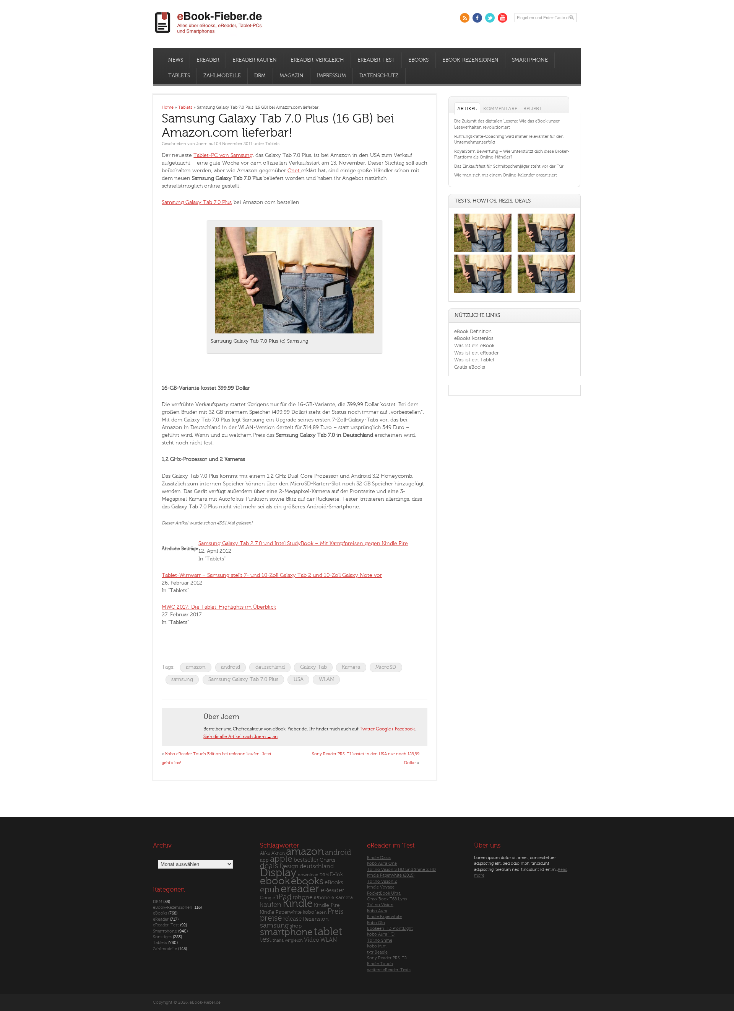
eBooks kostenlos (474, 338)
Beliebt (532, 108)
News (175, 60)
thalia (278, 940)
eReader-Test (376, 60)
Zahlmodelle (222, 76)
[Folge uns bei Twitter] (490, 17)
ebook (275, 881)
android (230, 667)
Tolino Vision (380, 904)
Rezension (316, 919)
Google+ (385, 729)
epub (269, 890)
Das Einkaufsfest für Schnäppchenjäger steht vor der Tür (508, 166)
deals (269, 866)
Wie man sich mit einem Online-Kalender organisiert (505, 175)
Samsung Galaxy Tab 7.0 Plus (197, 202)
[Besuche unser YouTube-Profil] (502, 17)
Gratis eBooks (469, 367)
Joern (202, 143)
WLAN (326, 679)
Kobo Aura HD (381, 934)
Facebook (405, 729)
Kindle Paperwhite (281, 912)
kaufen (270, 905)
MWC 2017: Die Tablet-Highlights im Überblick (219, 607)
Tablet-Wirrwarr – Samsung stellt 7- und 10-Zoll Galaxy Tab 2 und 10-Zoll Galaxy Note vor (272, 575)
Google (267, 897)
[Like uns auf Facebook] (477, 17)
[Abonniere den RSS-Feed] (465, 17)
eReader (207, 60)
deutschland (270, 667)
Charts (327, 860)
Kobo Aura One (382, 863)
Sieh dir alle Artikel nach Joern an (240, 736)
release (292, 919)
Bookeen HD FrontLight (390, 928)
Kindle (298, 903)
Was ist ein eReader (476, 353)
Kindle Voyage (381, 887)
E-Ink (336, 874)
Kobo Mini (376, 946)
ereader (300, 888)
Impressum (331, 76)
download (308, 874)
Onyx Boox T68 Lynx (387, 899)
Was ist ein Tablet (474, 360)
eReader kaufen (254, 60)
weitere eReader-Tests (389, 969)
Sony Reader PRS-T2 (387, 957)
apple (281, 859)
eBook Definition (473, 331)
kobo (308, 912)
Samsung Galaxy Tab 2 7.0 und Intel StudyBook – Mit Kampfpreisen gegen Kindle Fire (303, 543)
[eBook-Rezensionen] (483, 293)
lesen (320, 912)
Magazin (291, 76)
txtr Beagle (377, 952)
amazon (196, 667)
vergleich (294, 940)
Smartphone (530, 60)
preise (271, 918)
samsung (182, 679)
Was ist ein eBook (474, 345)
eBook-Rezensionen (470, 60)
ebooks (307, 881)
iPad (284, 896)
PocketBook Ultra (384, 893)
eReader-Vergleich (317, 60)
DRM (260, 76)
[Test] (483, 251)
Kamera (351, 667)
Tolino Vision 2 (382, 881)
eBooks (418, 60)
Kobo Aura (377, 910)
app (264, 860)
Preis (335, 911)
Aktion (278, 853)
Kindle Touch (380, 963)
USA (299, 679)
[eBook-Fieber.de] (209, 35)
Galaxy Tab (313, 667)
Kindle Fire (327, 905)
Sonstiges (162, 936)
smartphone (286, 932)
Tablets (179, 76)
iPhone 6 (324, 897)
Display (278, 873)
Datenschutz (378, 76)
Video (311, 940)
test (265, 939)
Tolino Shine (379, 940)
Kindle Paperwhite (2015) (390, 875)
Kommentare (500, 108)
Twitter (367, 729)
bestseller (306, 860)
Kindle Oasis (379, 857)
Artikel (467, 108)
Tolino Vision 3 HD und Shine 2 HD (401, 869)
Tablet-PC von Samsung (223, 155)
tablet (328, 932)
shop (296, 926)
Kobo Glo (376, 922)
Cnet (294, 170)
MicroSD (385, 667)
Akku (265, 853)
